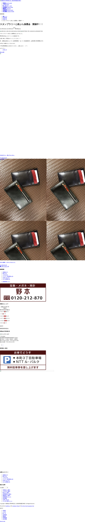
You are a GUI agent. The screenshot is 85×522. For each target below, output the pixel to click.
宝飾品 (4, 510)
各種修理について (7, 496)
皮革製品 (5, 514)
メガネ (4, 512)
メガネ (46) (5, 274)
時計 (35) (5, 273)
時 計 (4, 513)
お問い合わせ (6, 499)
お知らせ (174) (6, 277)
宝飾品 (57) (5, 272)
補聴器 (4, 516)
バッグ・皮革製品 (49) (8, 276)
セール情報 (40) (6, 279)
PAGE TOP (2, 521)
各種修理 (5, 517)
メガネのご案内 (6, 491)
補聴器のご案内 (6, 495)
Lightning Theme (16, 506)
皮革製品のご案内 (7, 494)
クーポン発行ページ (7, 501)
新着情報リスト (6, 281)
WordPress (7, 506)
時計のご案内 (6, 492)
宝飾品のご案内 (6, 489)
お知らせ (5, 49)
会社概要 (5, 498)
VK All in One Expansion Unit (27, 506)
